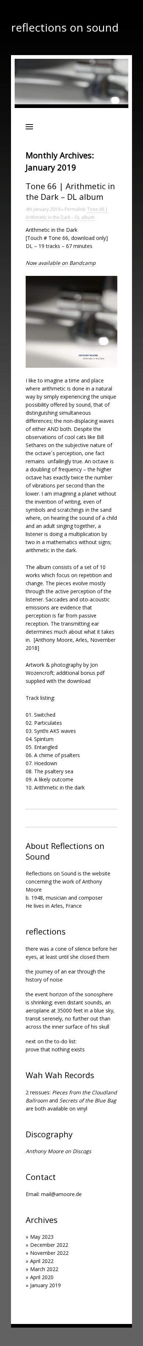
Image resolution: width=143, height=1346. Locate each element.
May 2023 (42, 1236)
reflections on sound (65, 27)
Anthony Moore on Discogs (58, 1151)
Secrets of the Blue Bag (87, 1100)
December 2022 (49, 1244)
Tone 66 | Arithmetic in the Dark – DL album (70, 191)
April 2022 (42, 1260)
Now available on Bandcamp (61, 262)
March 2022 (44, 1269)
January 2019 (45, 1285)
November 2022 (49, 1252)
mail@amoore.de (61, 1194)
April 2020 (42, 1277)
